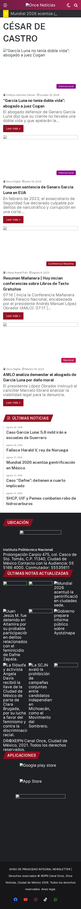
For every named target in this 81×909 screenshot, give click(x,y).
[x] (65, 900)
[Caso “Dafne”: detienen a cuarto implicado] (15, 635)
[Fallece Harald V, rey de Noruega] (41, 588)
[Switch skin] (68, 6)
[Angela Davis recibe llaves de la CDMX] (15, 700)
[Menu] (5, 6)
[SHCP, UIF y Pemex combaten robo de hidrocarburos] (41, 615)
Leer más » (13, 128)
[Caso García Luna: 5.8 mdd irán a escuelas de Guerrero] (15, 588)
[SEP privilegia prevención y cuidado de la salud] (66, 669)
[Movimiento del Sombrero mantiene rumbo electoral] (41, 695)
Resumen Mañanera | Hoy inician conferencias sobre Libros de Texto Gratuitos (36, 283)
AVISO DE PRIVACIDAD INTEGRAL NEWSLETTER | (40, 869)
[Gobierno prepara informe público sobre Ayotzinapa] (66, 622)
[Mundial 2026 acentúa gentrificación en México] (66, 594)
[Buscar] (76, 6)
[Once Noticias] (40, 5)
